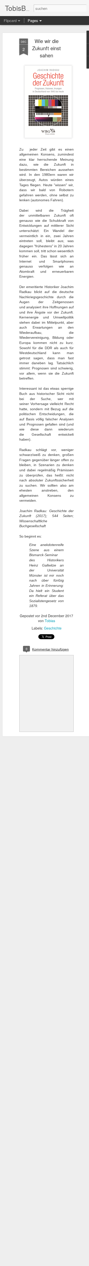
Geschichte (53, 628)
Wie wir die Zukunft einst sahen (46, 48)
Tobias (50, 620)
